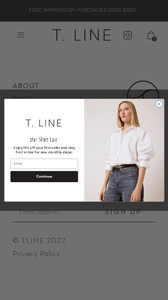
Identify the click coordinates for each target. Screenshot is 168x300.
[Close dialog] (158, 103)
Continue (44, 176)
